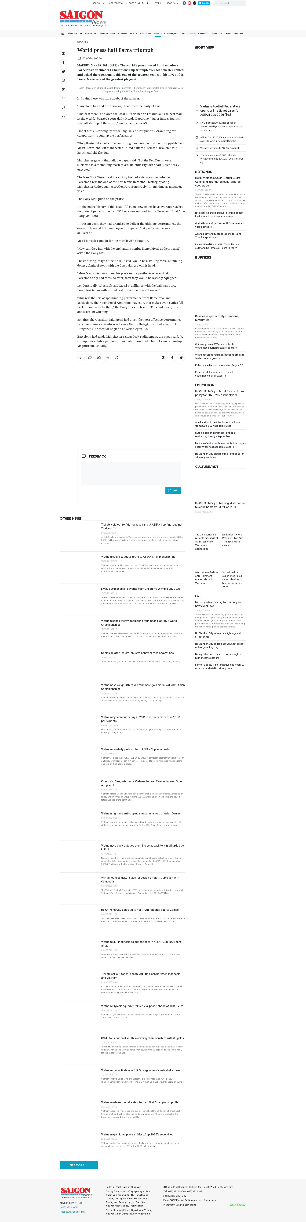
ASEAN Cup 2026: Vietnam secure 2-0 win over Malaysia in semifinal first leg (222, 139)
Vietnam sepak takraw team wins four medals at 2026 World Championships (139, 622)
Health (133, 33)
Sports (158, 33)
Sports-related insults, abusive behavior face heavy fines (137, 653)
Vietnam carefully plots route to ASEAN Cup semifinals (135, 749)
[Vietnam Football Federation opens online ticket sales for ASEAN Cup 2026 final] (220, 77)
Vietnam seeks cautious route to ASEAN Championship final (138, 556)
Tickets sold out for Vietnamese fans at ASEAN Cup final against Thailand (141, 526)
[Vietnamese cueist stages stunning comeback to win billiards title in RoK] (79, 856)
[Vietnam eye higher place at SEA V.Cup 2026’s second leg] (79, 1145)
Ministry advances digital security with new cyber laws (219, 604)
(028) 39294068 (69, 1207)
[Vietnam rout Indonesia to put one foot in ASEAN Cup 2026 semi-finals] (79, 953)
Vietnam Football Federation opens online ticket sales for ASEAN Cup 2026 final (220, 110)
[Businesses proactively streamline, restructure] (220, 287)
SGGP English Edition (83, 18)
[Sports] (63, 116)
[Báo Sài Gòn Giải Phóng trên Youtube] (189, 3)
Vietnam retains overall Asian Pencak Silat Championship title (139, 1102)
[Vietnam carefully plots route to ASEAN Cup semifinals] (79, 760)
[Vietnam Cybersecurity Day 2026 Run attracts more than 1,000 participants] (79, 728)
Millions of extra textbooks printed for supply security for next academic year (220, 445)
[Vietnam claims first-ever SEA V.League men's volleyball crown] (79, 1081)
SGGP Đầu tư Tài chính (139, 3)
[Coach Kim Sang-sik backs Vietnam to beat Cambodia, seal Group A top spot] (79, 792)
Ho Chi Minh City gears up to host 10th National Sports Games (140, 909)
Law (183, 33)
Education (145, 33)
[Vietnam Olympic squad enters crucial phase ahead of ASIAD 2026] (79, 1017)
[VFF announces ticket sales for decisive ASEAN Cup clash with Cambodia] (79, 888)
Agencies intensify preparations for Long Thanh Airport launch (218, 235)
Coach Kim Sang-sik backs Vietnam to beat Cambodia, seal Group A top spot (142, 783)
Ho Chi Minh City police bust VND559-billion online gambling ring (219, 645)
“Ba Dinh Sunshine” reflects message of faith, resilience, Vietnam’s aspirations (206, 541)
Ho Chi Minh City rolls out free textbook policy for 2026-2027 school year (219, 393)
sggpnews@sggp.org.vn (73, 1211)
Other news (70, 518)
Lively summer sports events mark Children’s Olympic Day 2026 (140, 588)
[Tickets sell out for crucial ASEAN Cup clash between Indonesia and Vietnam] (79, 985)
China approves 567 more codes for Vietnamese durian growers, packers (216, 346)
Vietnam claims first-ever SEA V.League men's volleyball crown (140, 1070)
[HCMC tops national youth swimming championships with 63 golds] (79, 1049)
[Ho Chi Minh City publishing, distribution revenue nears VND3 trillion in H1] (220, 485)
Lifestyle (217, 33)
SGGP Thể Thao (116, 3)
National (73, 33)
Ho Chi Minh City (88, 33)
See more (77, 1165)
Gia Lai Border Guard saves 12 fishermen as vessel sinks (219, 225)
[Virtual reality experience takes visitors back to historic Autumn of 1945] (234, 562)
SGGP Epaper (173, 3)
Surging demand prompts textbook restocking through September (215, 434)
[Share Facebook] (63, 62)
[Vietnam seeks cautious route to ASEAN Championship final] (79, 567)
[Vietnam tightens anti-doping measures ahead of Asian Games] (79, 824)
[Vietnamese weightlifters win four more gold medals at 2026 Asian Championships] (79, 696)
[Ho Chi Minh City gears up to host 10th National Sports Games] (79, 920)
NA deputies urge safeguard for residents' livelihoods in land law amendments (219, 214)
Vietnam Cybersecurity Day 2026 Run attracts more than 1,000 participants (140, 719)
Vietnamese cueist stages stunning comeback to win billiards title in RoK (142, 847)
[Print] (63, 89)
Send (175, 490)
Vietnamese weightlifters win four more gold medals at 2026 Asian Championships (143, 687)
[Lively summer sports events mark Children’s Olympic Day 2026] (79, 599)
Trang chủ (63, 33)
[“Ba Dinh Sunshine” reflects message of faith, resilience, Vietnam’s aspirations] (207, 524)
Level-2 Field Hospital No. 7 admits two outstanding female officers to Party (217, 246)
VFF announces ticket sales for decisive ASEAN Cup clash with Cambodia (140, 879)
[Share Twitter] (63, 71)
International (107, 33)
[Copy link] (63, 98)
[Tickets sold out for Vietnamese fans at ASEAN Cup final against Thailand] (79, 535)
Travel (227, 33)
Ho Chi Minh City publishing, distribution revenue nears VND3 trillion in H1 (220, 505)
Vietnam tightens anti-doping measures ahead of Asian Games (141, 813)
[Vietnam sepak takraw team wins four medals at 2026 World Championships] (79, 632)
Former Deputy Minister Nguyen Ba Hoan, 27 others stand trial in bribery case (219, 666)
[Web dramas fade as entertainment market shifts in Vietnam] (207, 562)
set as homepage (237, 1205)
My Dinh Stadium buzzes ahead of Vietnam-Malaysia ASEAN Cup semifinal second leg (221, 126)
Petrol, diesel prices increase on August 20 (219, 365)
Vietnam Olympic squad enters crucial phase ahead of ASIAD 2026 (142, 1006)
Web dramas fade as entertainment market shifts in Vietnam (206, 578)
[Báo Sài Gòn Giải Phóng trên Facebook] (184, 3)
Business (122, 33)
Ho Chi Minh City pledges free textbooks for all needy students (219, 455)
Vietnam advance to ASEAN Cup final (219, 147)
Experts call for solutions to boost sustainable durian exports (214, 374)
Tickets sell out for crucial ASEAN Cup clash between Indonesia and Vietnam (140, 975)
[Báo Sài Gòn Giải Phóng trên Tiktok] (195, 3)
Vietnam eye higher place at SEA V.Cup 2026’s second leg (137, 1134)
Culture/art (171, 33)
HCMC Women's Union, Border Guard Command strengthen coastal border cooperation (218, 181)
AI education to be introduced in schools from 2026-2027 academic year (217, 424)
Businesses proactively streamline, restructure (217, 318)
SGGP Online (98, 3)
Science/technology (198, 33)
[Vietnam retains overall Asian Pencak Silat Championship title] (79, 1113)
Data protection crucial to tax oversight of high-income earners (218, 656)
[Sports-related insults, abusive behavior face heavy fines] (79, 664)
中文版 (158, 3)
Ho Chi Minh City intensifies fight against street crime (218, 635)
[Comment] (63, 107)
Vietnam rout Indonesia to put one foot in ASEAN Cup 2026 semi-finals (142, 943)
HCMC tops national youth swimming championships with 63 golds (142, 1038)
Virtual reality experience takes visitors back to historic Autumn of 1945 (232, 579)
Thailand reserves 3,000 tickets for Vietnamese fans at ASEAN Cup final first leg (221, 158)
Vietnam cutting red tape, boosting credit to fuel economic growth (219, 356)
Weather (238, 33)
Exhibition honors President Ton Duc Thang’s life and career (232, 540)
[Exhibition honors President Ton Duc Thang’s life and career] (234, 524)
